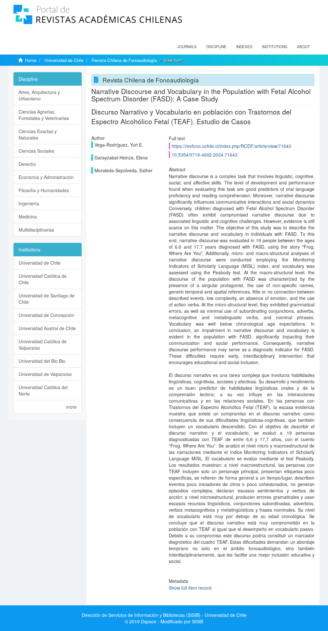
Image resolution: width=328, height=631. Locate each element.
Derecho (27, 164)
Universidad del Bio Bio (42, 361)
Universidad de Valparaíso (45, 374)
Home (30, 60)
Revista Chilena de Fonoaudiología (124, 60)
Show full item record (190, 587)
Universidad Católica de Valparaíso (43, 344)
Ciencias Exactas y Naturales (38, 134)
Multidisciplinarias (36, 229)
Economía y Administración (46, 177)
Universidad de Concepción (46, 315)
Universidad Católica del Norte (43, 390)
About (303, 46)
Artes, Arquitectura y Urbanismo (39, 95)
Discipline (216, 46)
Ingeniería (29, 203)
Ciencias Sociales (36, 151)
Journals (187, 46)
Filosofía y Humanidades (44, 190)
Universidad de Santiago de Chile (47, 298)
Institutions (274, 46)
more (71, 407)
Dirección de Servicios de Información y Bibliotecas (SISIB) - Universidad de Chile (164, 615)
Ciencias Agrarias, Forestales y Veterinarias (44, 114)
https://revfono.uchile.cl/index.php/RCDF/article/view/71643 (231, 146)
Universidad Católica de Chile (43, 279)
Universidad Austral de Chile (47, 328)
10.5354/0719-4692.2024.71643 (204, 154)
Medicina (28, 216)
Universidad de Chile (64, 60)
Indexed (244, 46)
